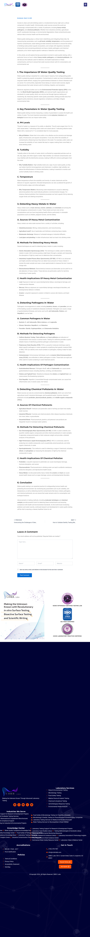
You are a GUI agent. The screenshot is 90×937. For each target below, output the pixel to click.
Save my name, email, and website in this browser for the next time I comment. (41, 569)
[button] (85, 5)
